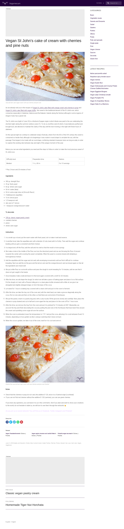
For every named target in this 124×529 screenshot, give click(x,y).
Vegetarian (9, 445)
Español (8, 522)
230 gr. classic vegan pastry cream (17, 218)
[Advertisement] (45, 23)
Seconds (93, 55)
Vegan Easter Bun (96, 83)
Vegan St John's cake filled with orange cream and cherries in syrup (55, 108)
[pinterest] (21, 422)
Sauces (92, 52)
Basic (92, 15)
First (91, 46)
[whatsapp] (17, 422)
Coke (31, 443)
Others (92, 34)
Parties (28, 443)
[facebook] (7, 422)
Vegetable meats (96, 18)
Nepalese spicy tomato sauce (100, 76)
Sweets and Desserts (19, 443)
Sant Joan (74, 443)
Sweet (44, 443)
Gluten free (94, 59)
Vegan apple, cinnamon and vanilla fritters (43, 433)
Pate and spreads (96, 40)
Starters (93, 27)
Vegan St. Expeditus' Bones (99, 101)
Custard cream (37, 443)
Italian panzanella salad (98, 73)
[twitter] (10, 422)
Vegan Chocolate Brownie (12, 433)
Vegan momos (95, 80)
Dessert (63, 443)
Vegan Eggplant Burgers (98, 91)
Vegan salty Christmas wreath (100, 95)
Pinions (58, 443)
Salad (92, 24)
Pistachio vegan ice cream (65, 433)
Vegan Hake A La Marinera (99, 104)
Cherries (53, 443)
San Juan (68, 443)
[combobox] (113, 3)
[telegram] (14, 422)
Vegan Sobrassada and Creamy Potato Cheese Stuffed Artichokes (103, 87)
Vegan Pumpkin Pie (97, 98)
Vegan (79, 443)
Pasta (92, 37)
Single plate (94, 43)
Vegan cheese (95, 49)
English (14, 522)
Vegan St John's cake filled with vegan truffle (21, 110)
